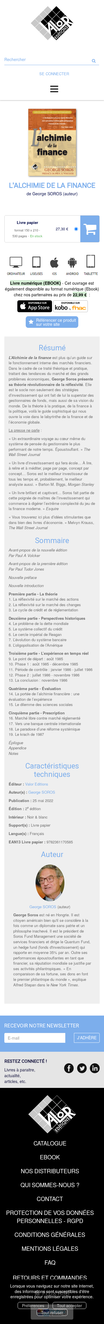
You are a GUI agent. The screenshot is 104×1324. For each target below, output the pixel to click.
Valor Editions (36, 784)
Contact (50, 1198)
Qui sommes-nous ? (50, 1184)
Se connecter (54, 73)
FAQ (49, 1262)
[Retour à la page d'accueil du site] (52, 23)
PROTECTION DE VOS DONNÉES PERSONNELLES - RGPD (50, 1216)
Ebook (50, 1157)
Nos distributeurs (50, 1171)
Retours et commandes (50, 1277)
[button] (52, 142)
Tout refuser (52, 1312)
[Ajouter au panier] (89, 229)
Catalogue (50, 1143)
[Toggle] (54, 88)
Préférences (33, 1305)
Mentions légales (50, 1248)
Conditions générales (49, 1234)
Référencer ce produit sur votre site (56, 322)
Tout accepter (69, 1305)
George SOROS (47, 193)
